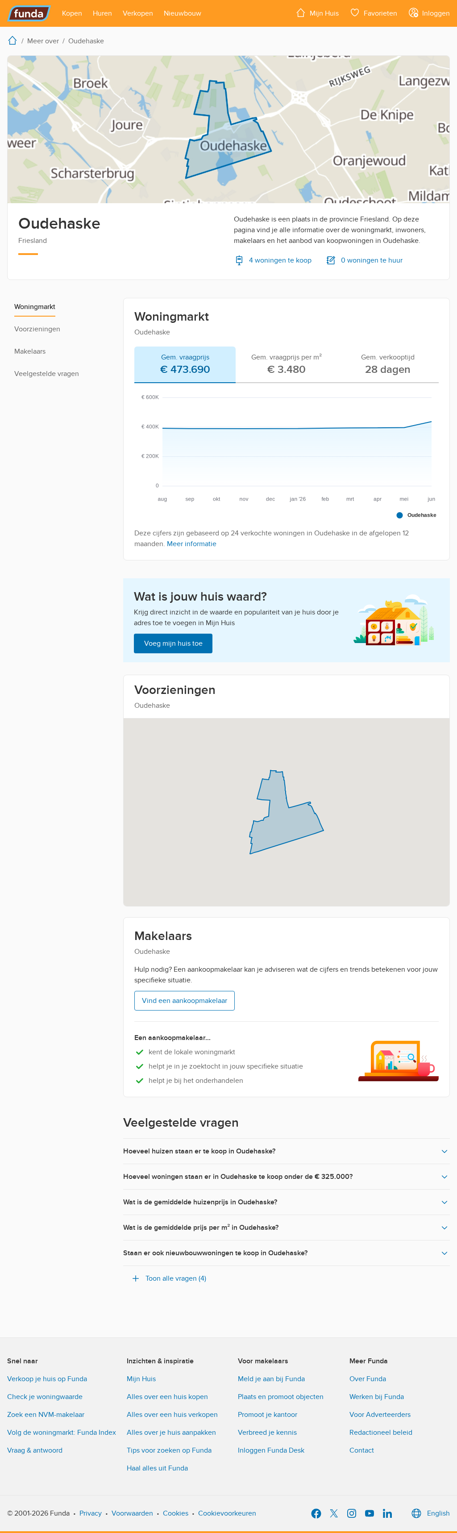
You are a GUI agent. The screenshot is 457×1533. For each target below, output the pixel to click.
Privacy (90, 1513)
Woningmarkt (34, 306)
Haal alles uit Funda (157, 1468)
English (438, 1513)
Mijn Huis (141, 1378)
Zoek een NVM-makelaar (45, 1414)
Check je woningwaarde (45, 1396)
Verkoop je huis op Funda (47, 1378)
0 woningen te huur (372, 260)
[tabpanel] (286, 468)
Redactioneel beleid (380, 1432)
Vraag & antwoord (34, 1450)
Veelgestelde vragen (46, 373)
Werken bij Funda (376, 1396)
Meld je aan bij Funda (271, 1378)
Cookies (175, 1513)
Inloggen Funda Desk (271, 1450)
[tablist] (286, 365)
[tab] (185, 365)
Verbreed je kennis (267, 1432)
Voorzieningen (37, 329)
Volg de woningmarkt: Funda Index (61, 1432)
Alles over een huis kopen (167, 1396)
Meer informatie (191, 543)
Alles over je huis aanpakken (171, 1432)
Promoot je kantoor (267, 1414)
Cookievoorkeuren (227, 1513)
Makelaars (30, 351)
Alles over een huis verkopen (172, 1414)
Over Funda (367, 1378)
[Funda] (29, 13)
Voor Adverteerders (380, 1414)
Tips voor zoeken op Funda (169, 1450)
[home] (14, 40)
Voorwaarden (132, 1513)
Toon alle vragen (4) (175, 1278)
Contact (361, 1450)
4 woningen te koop (280, 260)
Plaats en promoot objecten (281, 1396)
